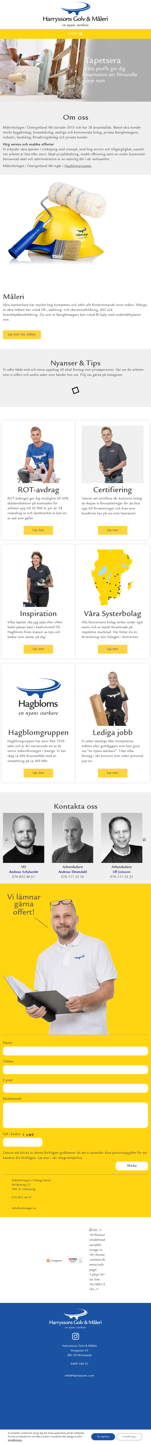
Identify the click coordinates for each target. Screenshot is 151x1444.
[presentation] (6, 838)
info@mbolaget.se (24, 1208)
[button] (72, 34)
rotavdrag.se (16, 513)
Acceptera (103, 1436)
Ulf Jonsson (121, 872)
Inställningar (129, 1436)
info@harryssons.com (79, 1376)
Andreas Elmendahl (72, 872)
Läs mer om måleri (22, 334)
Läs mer (38, 530)
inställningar (15, 1440)
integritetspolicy (70, 1158)
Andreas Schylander (23, 872)
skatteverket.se (44, 513)
